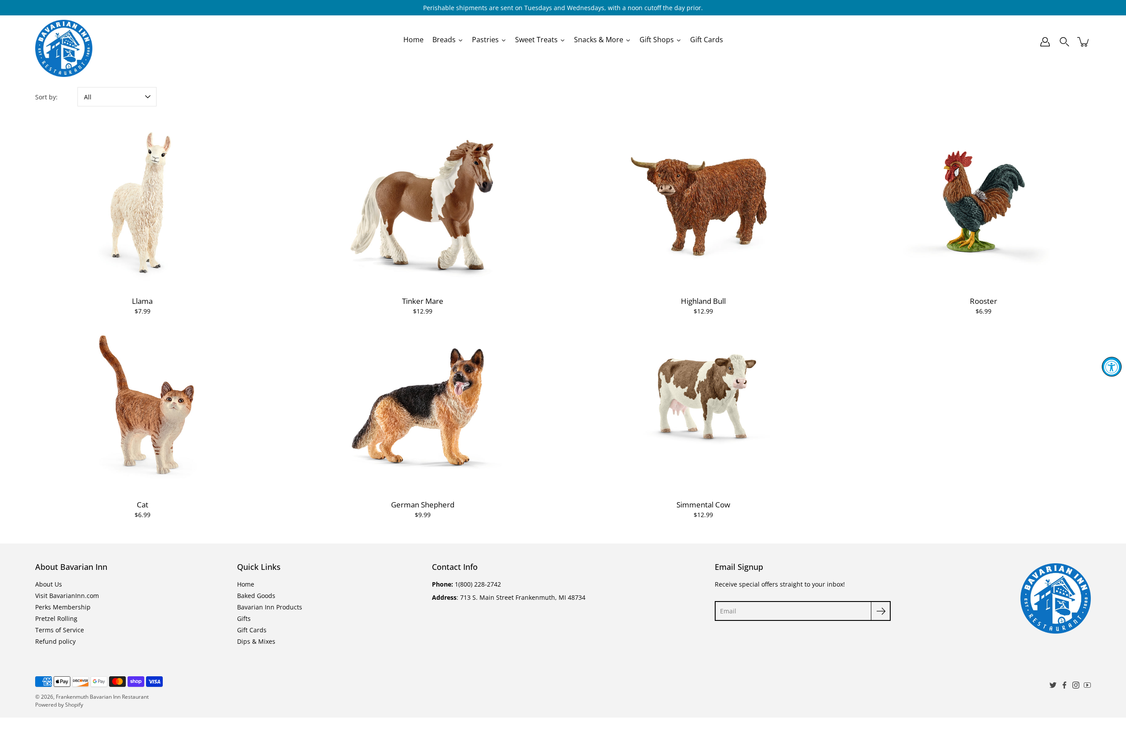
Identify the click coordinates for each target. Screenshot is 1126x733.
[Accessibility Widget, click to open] (1112, 366)
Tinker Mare (422, 301)
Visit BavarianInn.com (67, 595)
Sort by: (46, 97)
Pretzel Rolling (56, 618)
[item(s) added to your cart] (1084, 42)
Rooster (983, 301)
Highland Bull (703, 301)
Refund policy (55, 641)
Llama (142, 301)
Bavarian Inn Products (269, 607)
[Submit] (881, 611)
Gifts (244, 618)
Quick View (142, 203)
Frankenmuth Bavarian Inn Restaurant (102, 696)
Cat (142, 505)
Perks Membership (63, 607)
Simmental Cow (703, 505)
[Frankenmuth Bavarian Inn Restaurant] (63, 42)
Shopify (74, 704)
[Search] (1064, 42)
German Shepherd (422, 505)
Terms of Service (59, 630)
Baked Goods (256, 595)
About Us (48, 584)
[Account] (1045, 42)
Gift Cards (252, 630)
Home (245, 584)
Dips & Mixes (256, 641)
